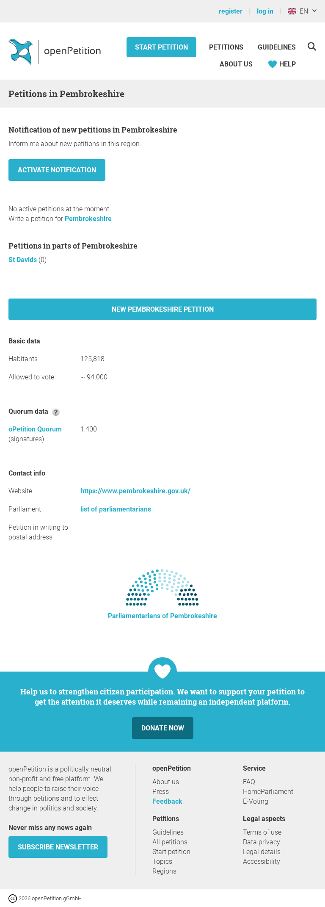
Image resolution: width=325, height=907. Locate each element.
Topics (162, 861)
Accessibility (261, 861)
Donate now (162, 728)
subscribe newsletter (58, 847)
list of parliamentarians (115, 509)
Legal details (262, 852)
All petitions (169, 842)
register (230, 11)
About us (236, 64)
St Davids (23, 260)
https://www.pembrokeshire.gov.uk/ (135, 491)
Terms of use (262, 832)
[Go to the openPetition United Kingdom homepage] (55, 51)
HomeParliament (268, 792)
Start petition (161, 47)
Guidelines (277, 47)
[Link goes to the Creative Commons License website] (13, 898)
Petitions (227, 47)
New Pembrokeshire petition (163, 309)
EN (302, 11)
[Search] (311, 46)
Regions (164, 871)
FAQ (249, 782)
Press (160, 792)
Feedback (167, 801)
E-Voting (255, 801)
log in (265, 11)
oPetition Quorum (35, 429)
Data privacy (261, 842)
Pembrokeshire (88, 219)
